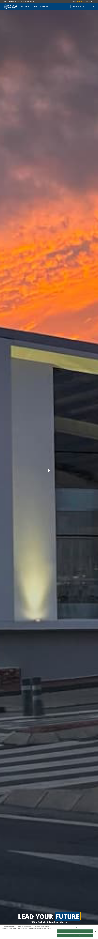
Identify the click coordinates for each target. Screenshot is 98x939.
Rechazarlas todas (75, 932)
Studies (34, 6)
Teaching (6, 1)
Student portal (80, 1)
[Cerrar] (95, 931)
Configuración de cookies (75, 928)
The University (25, 6)
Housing (74, 1)
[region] (49, 931)
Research (11, 1)
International (30, 1)
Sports (24, 1)
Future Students (89, 1)
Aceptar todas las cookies (75, 935)
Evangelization (18, 1)
